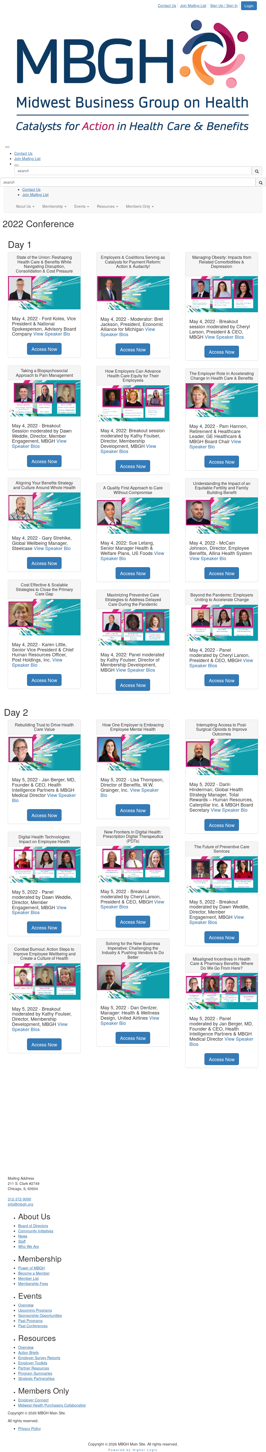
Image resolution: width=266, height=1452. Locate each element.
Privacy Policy (29, 1428)
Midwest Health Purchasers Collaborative (52, 1405)
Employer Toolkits (32, 1362)
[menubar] (199, 4)
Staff (21, 1241)
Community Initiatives (35, 1230)
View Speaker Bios (39, 443)
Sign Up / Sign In (224, 5)
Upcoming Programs (35, 1310)
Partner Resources (33, 1368)
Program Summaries (35, 1373)
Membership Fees (33, 1283)
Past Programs (30, 1320)
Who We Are (28, 1246)
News (22, 1236)
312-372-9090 (19, 1198)
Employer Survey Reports (39, 1357)
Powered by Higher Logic (133, 1450)
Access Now (44, 348)
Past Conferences (33, 1325)
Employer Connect (33, 1399)
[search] (257, 170)
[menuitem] (168, 4)
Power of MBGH (31, 1267)
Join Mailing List (193, 5)
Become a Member (34, 1273)
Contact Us (167, 5)
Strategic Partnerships (36, 1378)
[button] (25, 206)
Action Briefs (28, 1352)
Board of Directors (33, 1225)
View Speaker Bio (51, 333)
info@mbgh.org (20, 1204)
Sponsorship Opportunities (40, 1315)
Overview (26, 1305)
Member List (28, 1278)
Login (249, 5)
